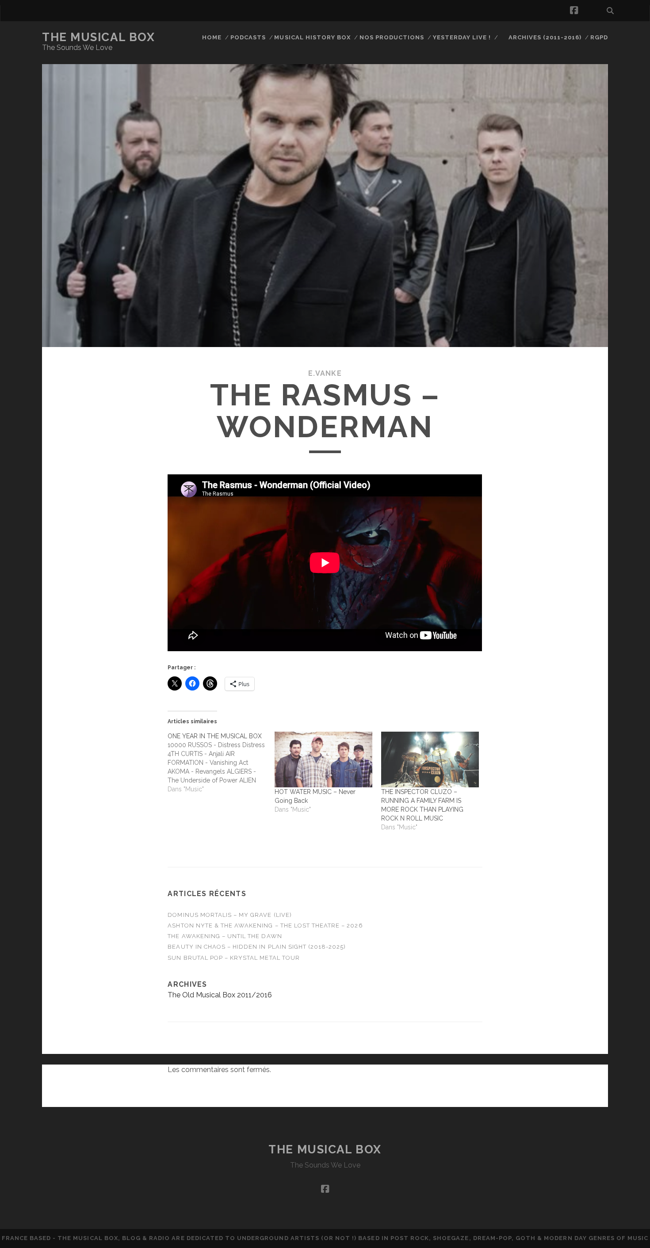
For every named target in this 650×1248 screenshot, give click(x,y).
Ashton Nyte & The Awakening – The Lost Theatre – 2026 (265, 925)
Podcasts (248, 37)
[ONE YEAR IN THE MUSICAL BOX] (221, 763)
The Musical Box (98, 37)
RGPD (599, 37)
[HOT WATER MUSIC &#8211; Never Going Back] (323, 759)
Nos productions (391, 37)
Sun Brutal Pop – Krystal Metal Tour (233, 957)
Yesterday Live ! (462, 37)
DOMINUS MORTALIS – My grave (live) (229, 915)
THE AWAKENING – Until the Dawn (225, 936)
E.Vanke (325, 373)
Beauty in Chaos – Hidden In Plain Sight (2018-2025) (257, 946)
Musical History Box (312, 37)
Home (212, 37)
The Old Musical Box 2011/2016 (220, 995)
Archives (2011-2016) (545, 37)
